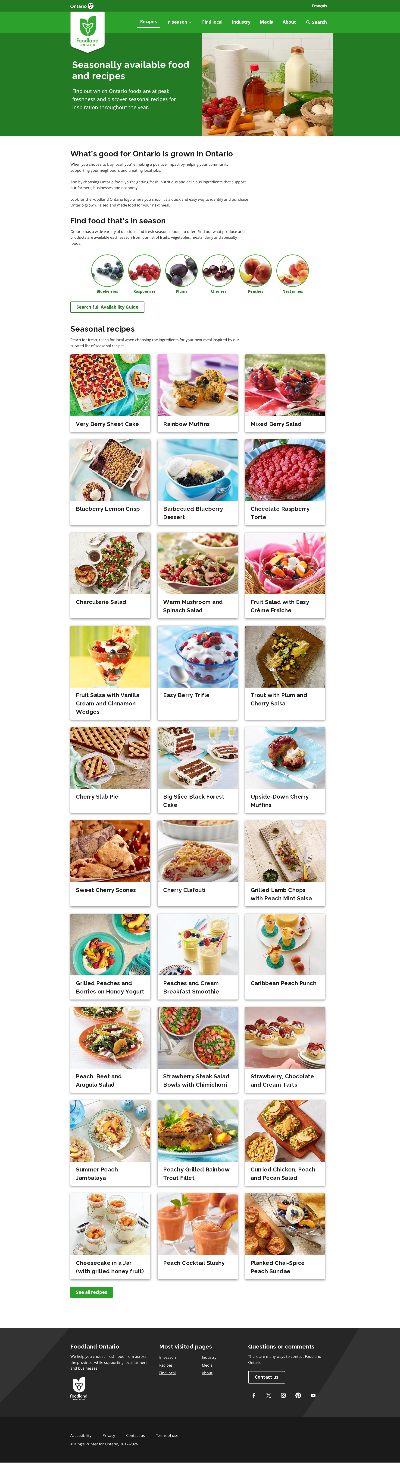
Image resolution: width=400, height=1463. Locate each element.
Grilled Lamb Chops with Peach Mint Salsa (281, 894)
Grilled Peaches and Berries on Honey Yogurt (110, 987)
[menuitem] (148, 22)
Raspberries (145, 291)
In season (176, 22)
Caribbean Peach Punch (284, 983)
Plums (181, 291)
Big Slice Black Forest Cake (193, 800)
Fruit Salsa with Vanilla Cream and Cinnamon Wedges (107, 703)
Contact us (266, 1377)
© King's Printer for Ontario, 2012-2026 (104, 1444)
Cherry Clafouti (184, 890)
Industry (241, 22)
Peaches (255, 291)
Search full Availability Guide (107, 307)
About (289, 22)
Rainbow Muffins (186, 424)
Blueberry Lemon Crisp (108, 508)
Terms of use (167, 1435)
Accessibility (80, 1435)
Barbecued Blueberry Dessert (193, 512)
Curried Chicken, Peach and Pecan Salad (283, 1173)
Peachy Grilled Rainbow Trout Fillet (196, 1173)
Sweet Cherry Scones (106, 890)
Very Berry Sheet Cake (107, 424)
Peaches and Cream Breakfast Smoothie (191, 987)
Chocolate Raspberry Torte (280, 512)
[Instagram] (283, 1395)
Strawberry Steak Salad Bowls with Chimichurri (196, 1080)
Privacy (109, 1435)
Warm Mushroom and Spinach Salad (193, 606)
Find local (212, 22)
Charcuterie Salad (101, 602)
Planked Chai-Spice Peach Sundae (278, 1267)
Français (319, 5)
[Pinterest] (298, 1395)
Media (266, 22)
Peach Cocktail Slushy (194, 1263)
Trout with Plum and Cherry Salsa (279, 699)
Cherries (218, 291)
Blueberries (107, 291)
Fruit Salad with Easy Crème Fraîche (280, 606)
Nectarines (292, 291)
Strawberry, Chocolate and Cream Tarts (282, 1080)
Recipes (148, 21)
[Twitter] (268, 1395)
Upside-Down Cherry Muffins (280, 800)
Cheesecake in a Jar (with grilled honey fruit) (110, 1267)
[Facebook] (253, 1395)
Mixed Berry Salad (276, 424)
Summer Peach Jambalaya (97, 1173)
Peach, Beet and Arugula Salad (99, 1080)
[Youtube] (313, 1395)
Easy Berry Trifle (186, 695)
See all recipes (91, 1292)
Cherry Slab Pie (97, 796)
